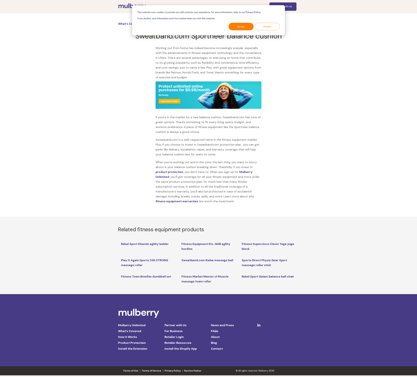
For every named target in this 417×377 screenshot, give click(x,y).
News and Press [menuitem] (222, 325)
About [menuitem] (215, 337)
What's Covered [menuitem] (129, 331)
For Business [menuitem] (174, 331)
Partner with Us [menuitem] (176, 325)
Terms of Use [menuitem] (130, 370)
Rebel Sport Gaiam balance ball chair (268, 276)
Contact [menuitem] (217, 349)
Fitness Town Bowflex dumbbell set (146, 276)
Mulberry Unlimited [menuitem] (132, 325)
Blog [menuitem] (214, 343)
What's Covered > (131, 24)
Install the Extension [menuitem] (132, 349)
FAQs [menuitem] (214, 331)
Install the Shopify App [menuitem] (181, 349)
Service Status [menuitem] (192, 370)
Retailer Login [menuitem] (174, 337)
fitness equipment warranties (177, 201)
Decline (267, 26)
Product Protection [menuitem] (132, 343)
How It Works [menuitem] (127, 337)
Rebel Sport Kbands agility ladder (145, 244)
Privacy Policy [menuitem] (173, 370)
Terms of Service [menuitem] (151, 370)
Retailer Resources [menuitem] (178, 343)
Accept (241, 26)
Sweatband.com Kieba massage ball (207, 260)
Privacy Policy (252, 12)
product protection (169, 172)
